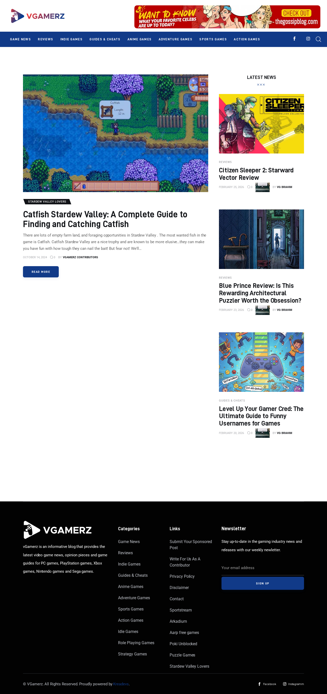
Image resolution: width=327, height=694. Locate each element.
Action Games (130, 620)
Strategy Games (132, 654)
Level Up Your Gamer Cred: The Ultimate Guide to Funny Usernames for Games (261, 416)
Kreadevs (121, 684)
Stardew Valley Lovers (189, 666)
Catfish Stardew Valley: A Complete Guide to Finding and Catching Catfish (105, 219)
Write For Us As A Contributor (185, 562)
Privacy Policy (182, 576)
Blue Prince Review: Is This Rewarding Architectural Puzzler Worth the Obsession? (260, 292)
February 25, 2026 (231, 187)
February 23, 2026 (231, 310)
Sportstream (181, 610)
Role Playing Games (136, 642)
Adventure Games (134, 597)
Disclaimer (179, 587)
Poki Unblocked (183, 643)
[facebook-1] (294, 39)
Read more (41, 271)
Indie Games (129, 564)
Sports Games (130, 609)
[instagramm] (308, 39)
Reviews (125, 552)
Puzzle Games (182, 655)
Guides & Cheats (132, 575)
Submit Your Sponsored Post (191, 544)
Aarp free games (184, 632)
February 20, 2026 (231, 433)
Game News (129, 541)
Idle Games (128, 631)
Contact (177, 598)
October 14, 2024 (35, 257)
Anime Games (130, 586)
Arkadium (178, 621)
